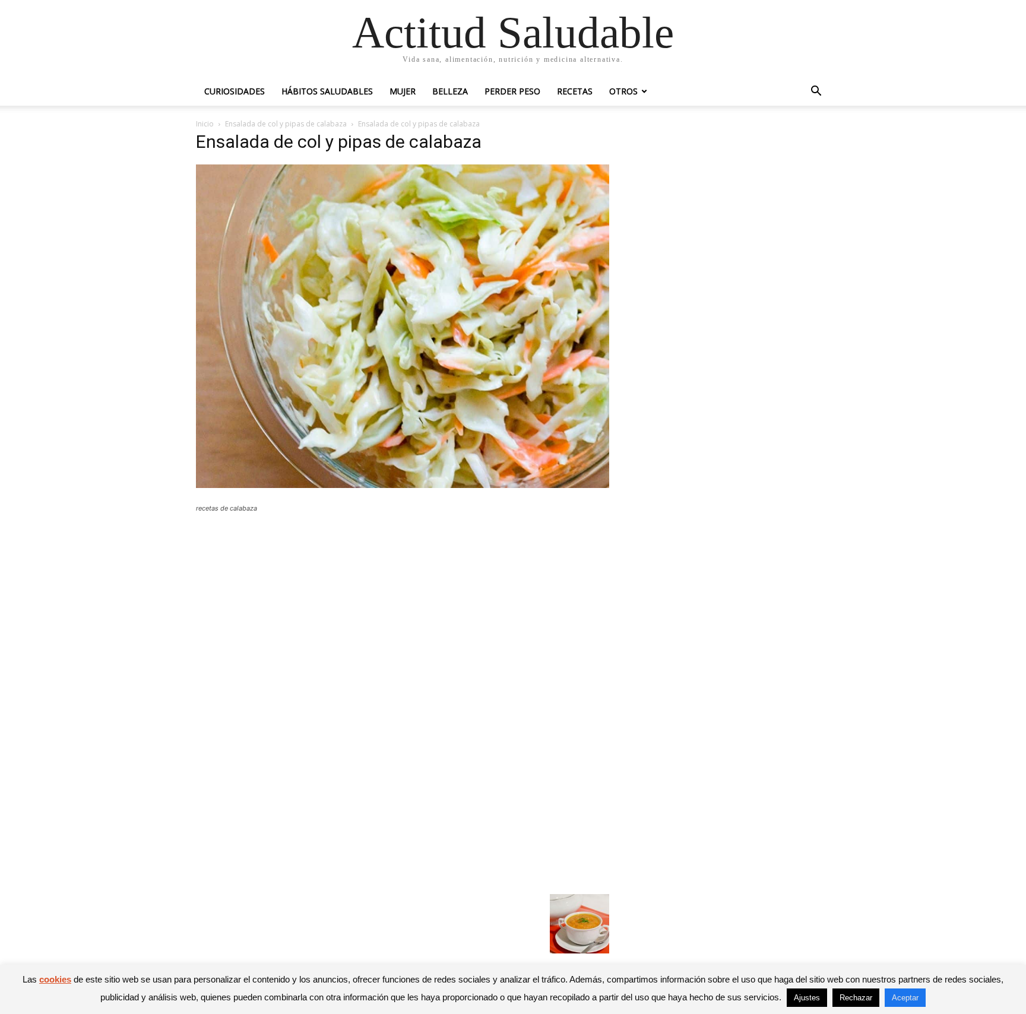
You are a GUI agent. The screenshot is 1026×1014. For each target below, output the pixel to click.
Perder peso (512, 91)
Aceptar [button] (905, 997)
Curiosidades (234, 91)
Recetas (575, 91)
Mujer (403, 91)
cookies (55, 979)
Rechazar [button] (856, 997)
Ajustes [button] (807, 997)
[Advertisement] (402, 609)
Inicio (205, 124)
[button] (816, 92)
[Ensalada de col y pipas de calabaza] (402, 485)
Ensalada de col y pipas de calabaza (286, 124)
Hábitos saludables (327, 91)
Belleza (450, 91)
